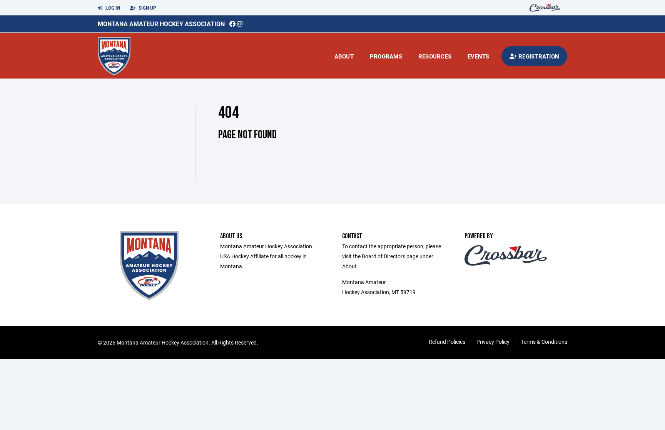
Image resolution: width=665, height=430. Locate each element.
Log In (112, 8)
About (344, 56)
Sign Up (146, 8)
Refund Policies (447, 341)
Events (479, 56)
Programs (386, 56)
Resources (434, 56)
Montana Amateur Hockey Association (161, 24)
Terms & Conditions (544, 341)
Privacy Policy (493, 341)
